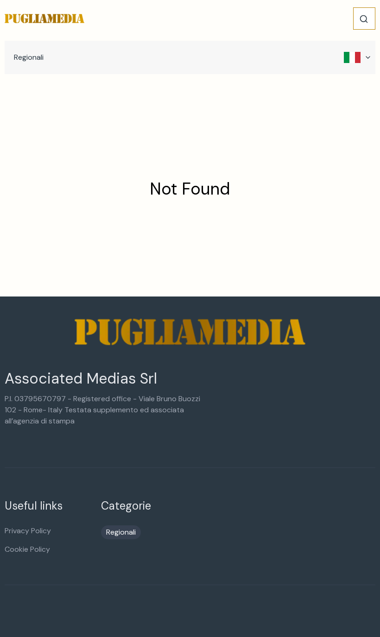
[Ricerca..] (364, 19)
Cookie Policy (27, 549)
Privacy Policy (28, 531)
